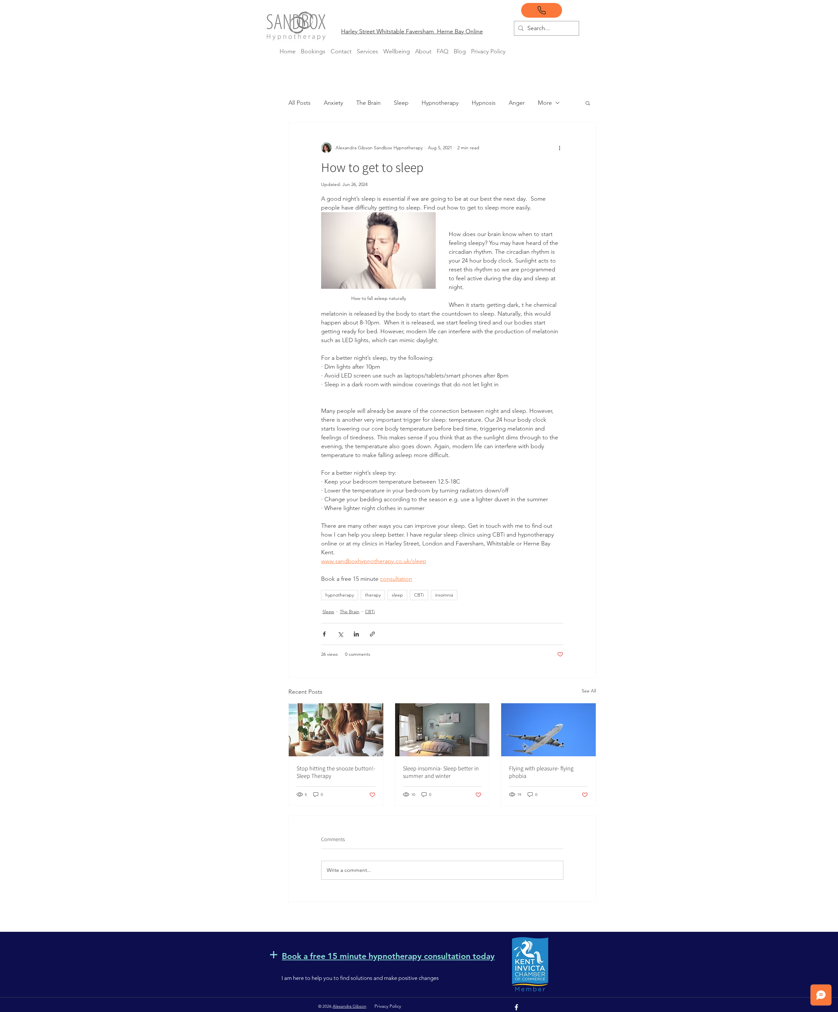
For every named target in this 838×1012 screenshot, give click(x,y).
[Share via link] (372, 634)
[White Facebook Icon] (516, 1007)
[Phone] (541, 10)
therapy (373, 595)
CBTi (419, 595)
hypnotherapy (339, 595)
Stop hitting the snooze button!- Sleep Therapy (336, 772)
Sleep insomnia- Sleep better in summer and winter (441, 772)
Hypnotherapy (440, 102)
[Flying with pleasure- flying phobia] (548, 729)
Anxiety (333, 102)
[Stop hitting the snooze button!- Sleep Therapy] (336, 729)
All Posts (299, 102)
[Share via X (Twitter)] (340, 634)
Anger (517, 102)
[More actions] (559, 148)
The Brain (368, 102)
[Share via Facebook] (324, 634)
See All (589, 691)
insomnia (444, 595)
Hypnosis (484, 102)
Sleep (401, 102)
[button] (588, 102)
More (545, 102)
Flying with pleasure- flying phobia (541, 772)
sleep (397, 595)
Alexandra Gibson (349, 1006)
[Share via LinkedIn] (356, 634)
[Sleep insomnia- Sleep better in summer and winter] (442, 729)
